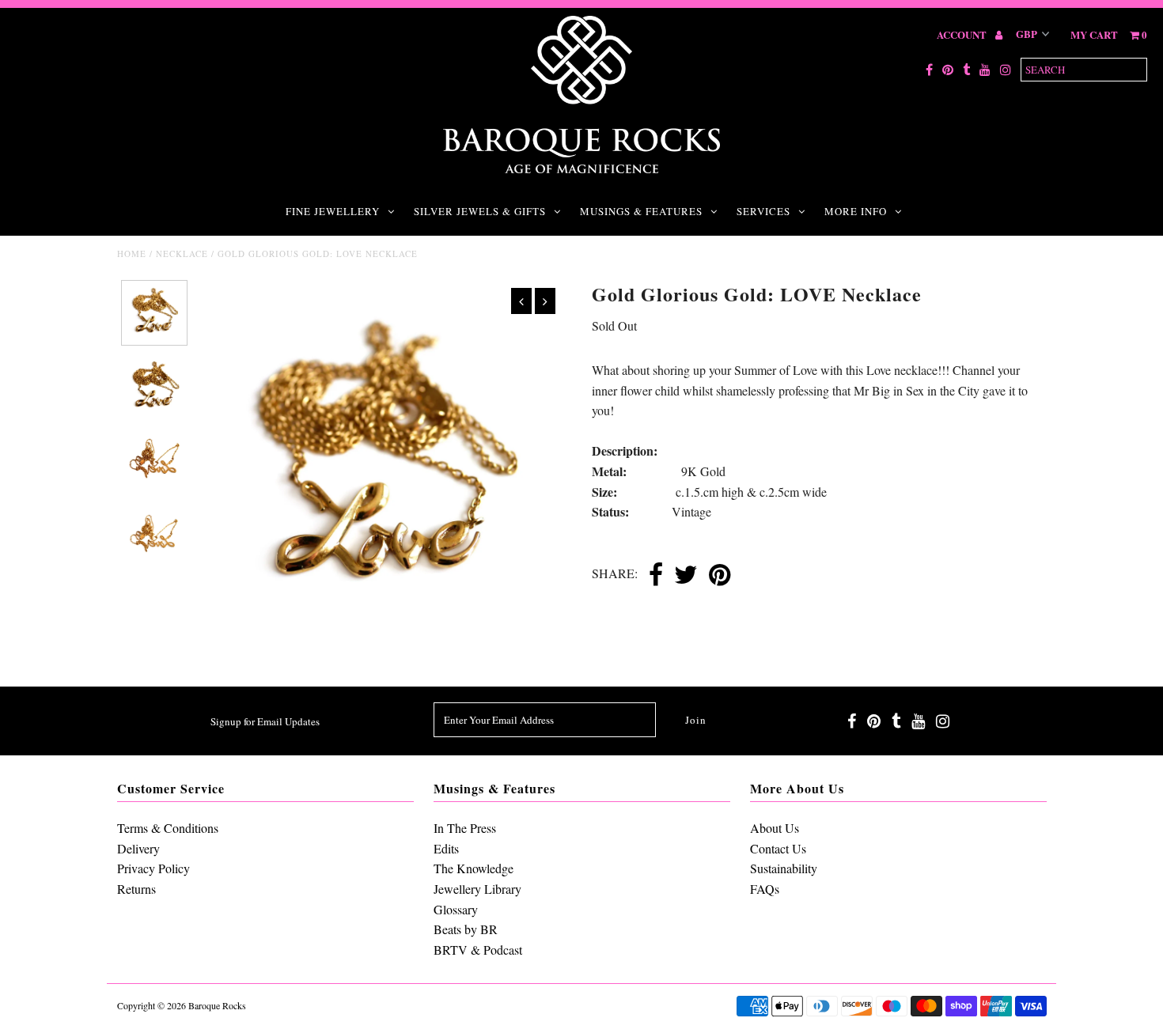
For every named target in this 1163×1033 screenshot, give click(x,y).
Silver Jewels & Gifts (480, 211)
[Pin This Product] (719, 575)
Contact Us (778, 848)
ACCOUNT (963, 34)
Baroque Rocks (217, 1005)
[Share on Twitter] (686, 575)
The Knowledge (473, 868)
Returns (136, 888)
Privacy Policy (153, 868)
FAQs (764, 888)
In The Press (465, 827)
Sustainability (783, 868)
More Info (855, 211)
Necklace (182, 253)
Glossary (456, 909)
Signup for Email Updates (265, 721)
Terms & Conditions (167, 827)
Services (763, 211)
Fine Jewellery (333, 211)
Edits (446, 848)
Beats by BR (466, 929)
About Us (774, 827)
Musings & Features (641, 211)
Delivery (138, 848)
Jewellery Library (477, 888)
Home (131, 253)
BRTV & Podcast (478, 949)
